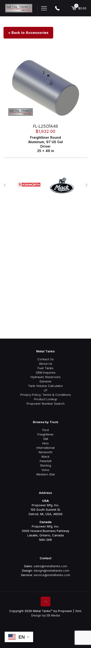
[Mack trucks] (62, 185)
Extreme (45, 381)
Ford (45, 430)
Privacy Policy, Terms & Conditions (45, 395)
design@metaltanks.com (51, 570)
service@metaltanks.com (52, 575)
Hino (45, 443)
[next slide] (86, 185)
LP (45, 390)
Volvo (45, 470)
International (45, 448)
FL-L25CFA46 (45, 126)
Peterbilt (46, 461)
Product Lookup (45, 399)
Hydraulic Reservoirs (46, 377)
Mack (45, 456)
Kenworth (45, 452)
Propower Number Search (46, 403)
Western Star (45, 474)
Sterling (45, 465)
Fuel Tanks (45, 368)
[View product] (82, 60)
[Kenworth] (29, 184)
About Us (45, 363)
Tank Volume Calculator (45, 386)
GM (45, 439)
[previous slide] (4, 185)
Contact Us (45, 359)
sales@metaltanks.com (50, 566)
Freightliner (45, 434)
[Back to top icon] (45, 601)
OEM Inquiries (46, 372)
